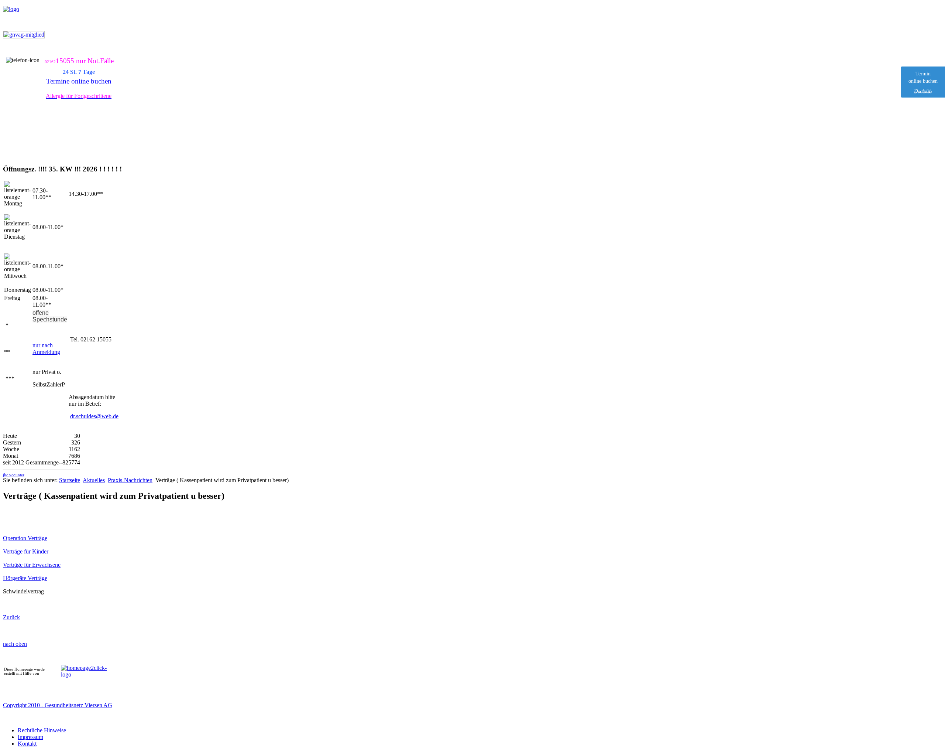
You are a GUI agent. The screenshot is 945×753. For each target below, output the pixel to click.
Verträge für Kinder (25, 551)
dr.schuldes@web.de (94, 416)
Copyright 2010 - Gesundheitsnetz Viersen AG (57, 705)
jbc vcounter (13, 475)
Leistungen (222, 51)
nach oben (15, 644)
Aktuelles (129, 51)
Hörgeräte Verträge (25, 578)
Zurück (11, 617)
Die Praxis (174, 51)
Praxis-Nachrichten (130, 480)
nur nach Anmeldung (46, 348)
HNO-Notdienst (315, 51)
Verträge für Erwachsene (32, 565)
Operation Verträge (25, 538)
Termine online (77, 51)
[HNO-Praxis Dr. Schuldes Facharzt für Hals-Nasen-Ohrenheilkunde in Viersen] (11, 9)
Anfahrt (265, 51)
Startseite (26, 51)
